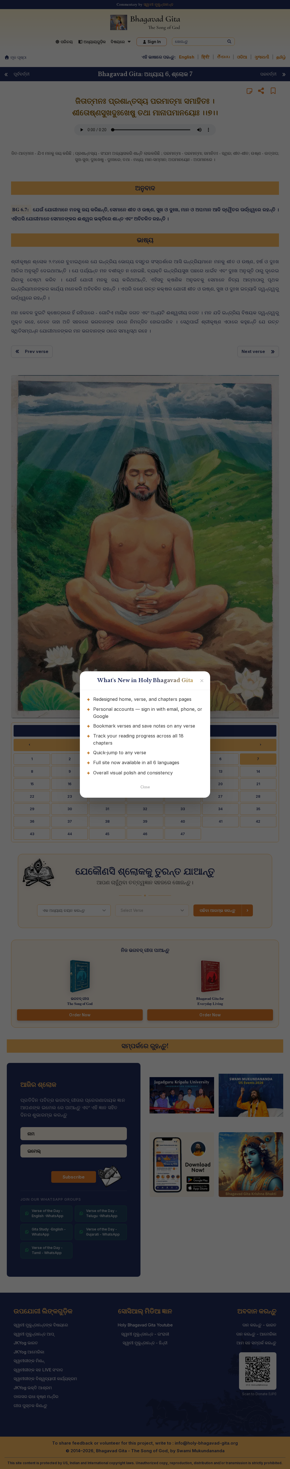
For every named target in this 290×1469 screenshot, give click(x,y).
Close (145, 787)
